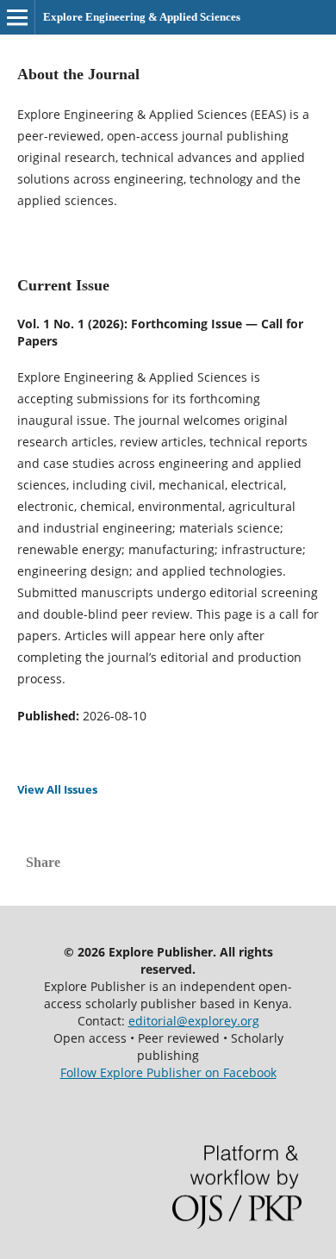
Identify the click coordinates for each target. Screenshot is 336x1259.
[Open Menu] (17, 17)
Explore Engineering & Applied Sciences (141, 16)
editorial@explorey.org (193, 1021)
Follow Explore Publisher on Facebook (168, 1072)
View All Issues (57, 789)
